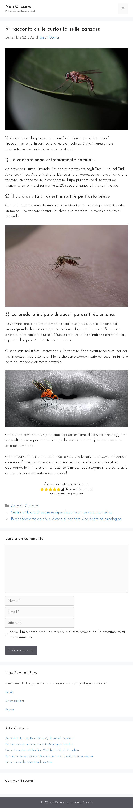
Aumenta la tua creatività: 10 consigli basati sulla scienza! (39, 738)
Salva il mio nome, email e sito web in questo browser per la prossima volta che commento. (67, 634)
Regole (9, 709)
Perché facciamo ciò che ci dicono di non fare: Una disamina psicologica (66, 519)
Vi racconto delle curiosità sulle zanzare (28, 761)
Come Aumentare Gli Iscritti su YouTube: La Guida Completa (42, 750)
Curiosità (32, 506)
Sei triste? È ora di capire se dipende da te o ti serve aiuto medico (62, 512)
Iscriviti (9, 692)
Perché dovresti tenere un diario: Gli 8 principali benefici (38, 744)
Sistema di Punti (14, 700)
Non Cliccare (18, 7)
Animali (17, 506)
